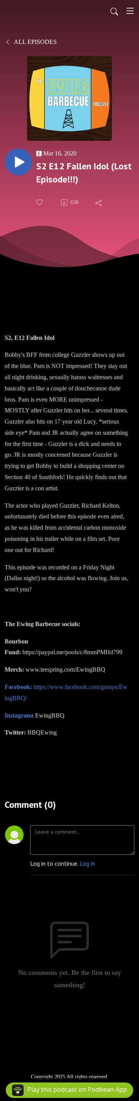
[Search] (114, 11)
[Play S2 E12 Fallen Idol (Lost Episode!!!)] (18, 162)
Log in (87, 863)
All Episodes (35, 42)
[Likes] (40, 202)
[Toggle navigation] (130, 10)
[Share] (99, 202)
